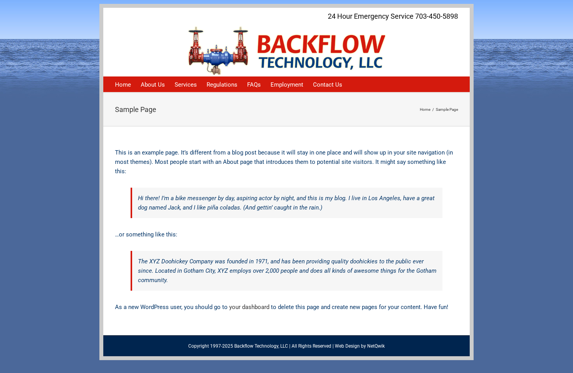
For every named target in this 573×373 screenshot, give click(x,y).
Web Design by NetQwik (360, 346)
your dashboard (249, 307)
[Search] (354, 84)
